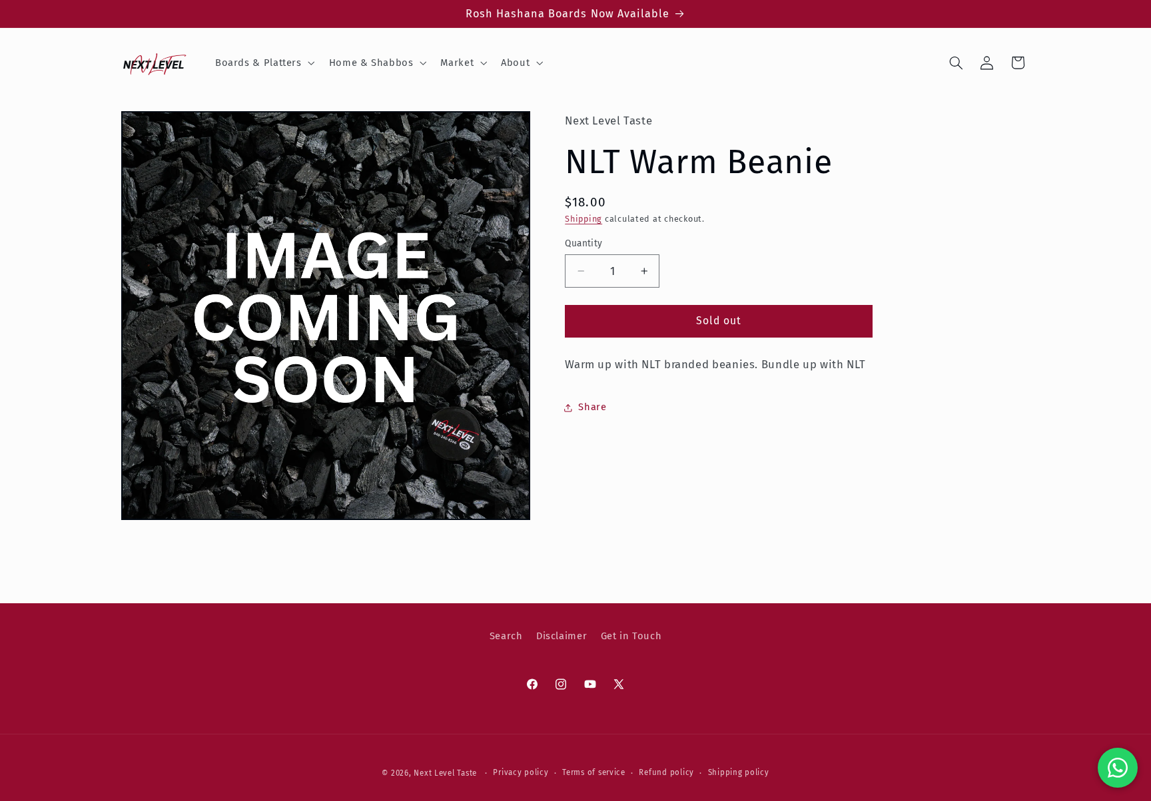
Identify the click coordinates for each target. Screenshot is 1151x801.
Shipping (583, 219)
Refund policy (666, 772)
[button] (263, 62)
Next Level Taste (445, 772)
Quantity (583, 243)
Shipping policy (738, 772)
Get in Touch (631, 637)
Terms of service (593, 772)
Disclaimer (561, 637)
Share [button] (592, 407)
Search (506, 637)
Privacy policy (520, 772)
